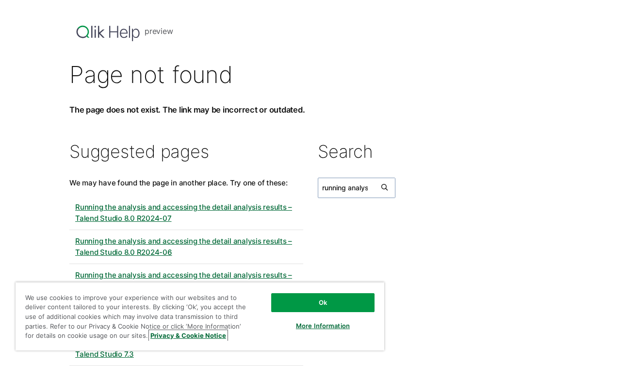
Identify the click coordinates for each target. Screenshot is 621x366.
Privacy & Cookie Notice (188, 335)
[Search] (385, 188)
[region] (200, 316)
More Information (323, 326)
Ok (323, 302)
